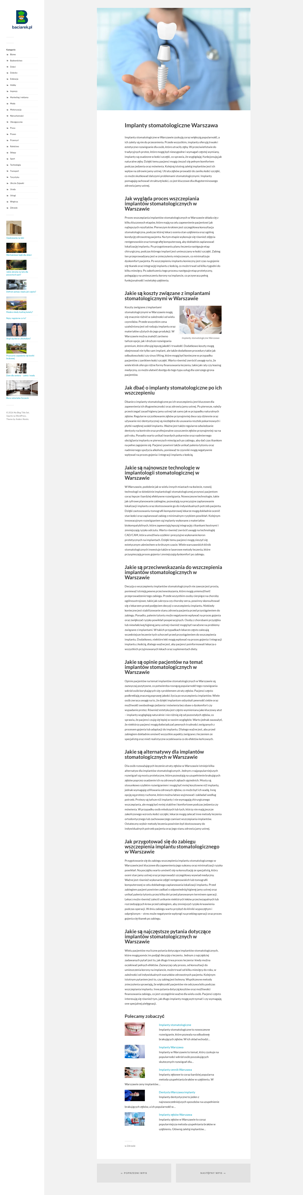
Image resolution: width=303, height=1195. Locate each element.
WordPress (21, 416)
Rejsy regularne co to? (16, 318)
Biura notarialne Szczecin (17, 398)
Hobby (13, 85)
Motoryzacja (15, 109)
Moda (12, 103)
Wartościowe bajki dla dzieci (19, 255)
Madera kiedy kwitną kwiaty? (19, 312)
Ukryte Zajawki (17, 183)
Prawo (13, 134)
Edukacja (14, 79)
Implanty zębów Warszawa (175, 1114)
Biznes (13, 54)
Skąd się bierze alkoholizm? (18, 338)
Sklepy (13, 152)
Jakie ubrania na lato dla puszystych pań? (17, 273)
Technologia (15, 165)
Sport (12, 158)
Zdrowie (14, 208)
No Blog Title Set (21, 412)
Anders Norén (22, 419)
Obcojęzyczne (16, 122)
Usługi (13, 195)
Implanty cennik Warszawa (175, 1069)
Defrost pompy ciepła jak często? (21, 291)
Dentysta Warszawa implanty (177, 1092)
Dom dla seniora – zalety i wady (20, 375)
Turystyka (14, 177)
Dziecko (13, 72)
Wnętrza (14, 201)
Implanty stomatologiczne (175, 1025)
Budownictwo (16, 60)
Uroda (13, 189)
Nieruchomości (17, 116)
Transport (14, 171)
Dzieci (13, 66)
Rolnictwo (14, 146)
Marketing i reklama (19, 97)
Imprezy (14, 91)
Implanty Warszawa (171, 1047)
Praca (12, 128)
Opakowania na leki (15, 238)
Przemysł (14, 140)
